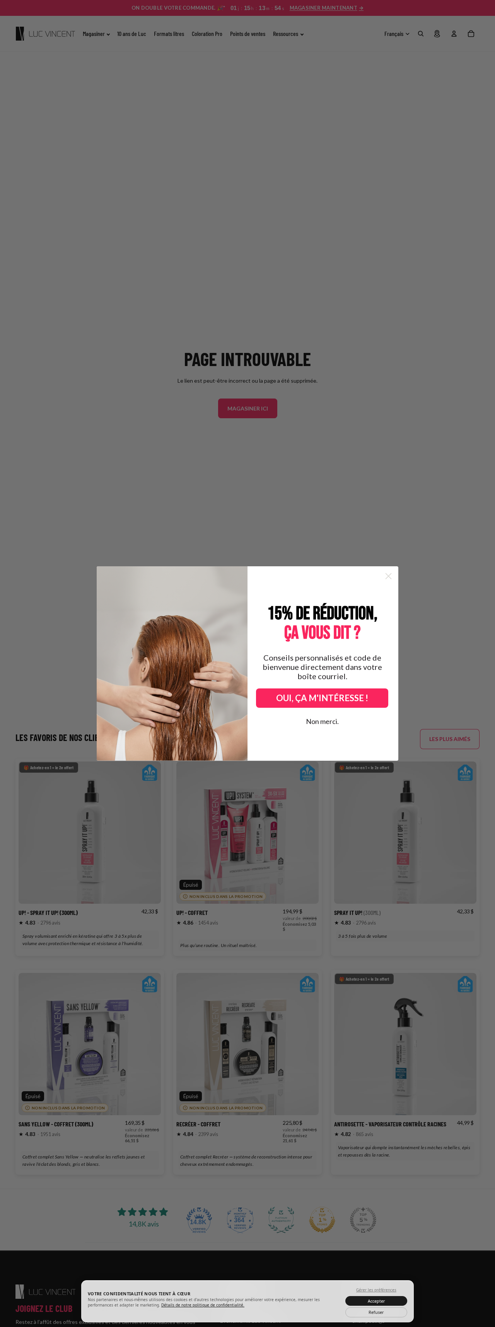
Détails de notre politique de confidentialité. (202, 1305)
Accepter (376, 1301)
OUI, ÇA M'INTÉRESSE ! (322, 698)
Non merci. (322, 721)
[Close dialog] (388, 576)
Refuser (376, 1312)
